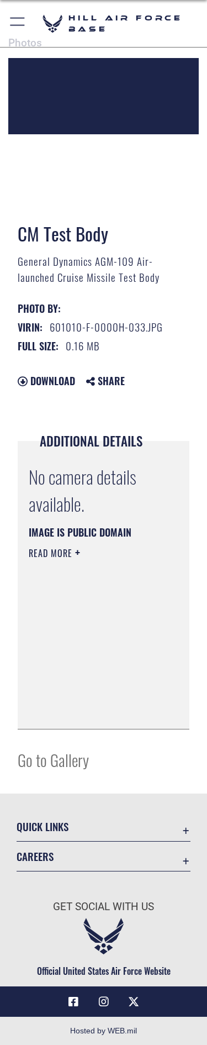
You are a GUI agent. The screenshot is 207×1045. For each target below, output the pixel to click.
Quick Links (42, 826)
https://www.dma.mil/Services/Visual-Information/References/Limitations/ (96, 708)
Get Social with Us (103, 906)
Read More (52, 553)
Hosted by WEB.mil (103, 1030)
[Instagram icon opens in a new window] (103, 1002)
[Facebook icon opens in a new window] (73, 1002)
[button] (18, 23)
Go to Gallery (53, 759)
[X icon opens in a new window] (133, 1002)
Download (51, 381)
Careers (35, 856)
